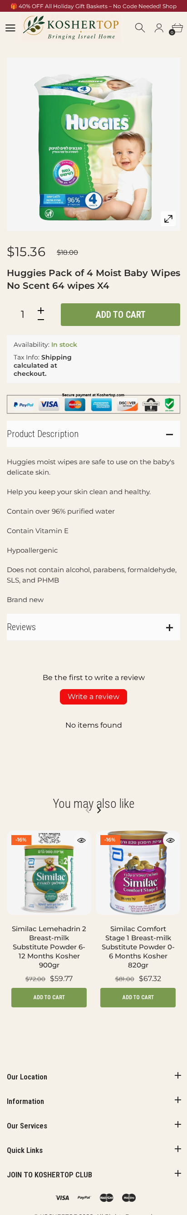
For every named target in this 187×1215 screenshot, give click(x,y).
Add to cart (121, 314)
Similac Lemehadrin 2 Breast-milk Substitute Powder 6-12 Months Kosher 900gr (49, 946)
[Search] (141, 28)
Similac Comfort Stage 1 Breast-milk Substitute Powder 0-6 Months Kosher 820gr (138, 946)
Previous (87, 810)
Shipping (56, 357)
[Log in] (159, 28)
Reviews (21, 627)
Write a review (93, 696)
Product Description (43, 433)
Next (99, 810)
